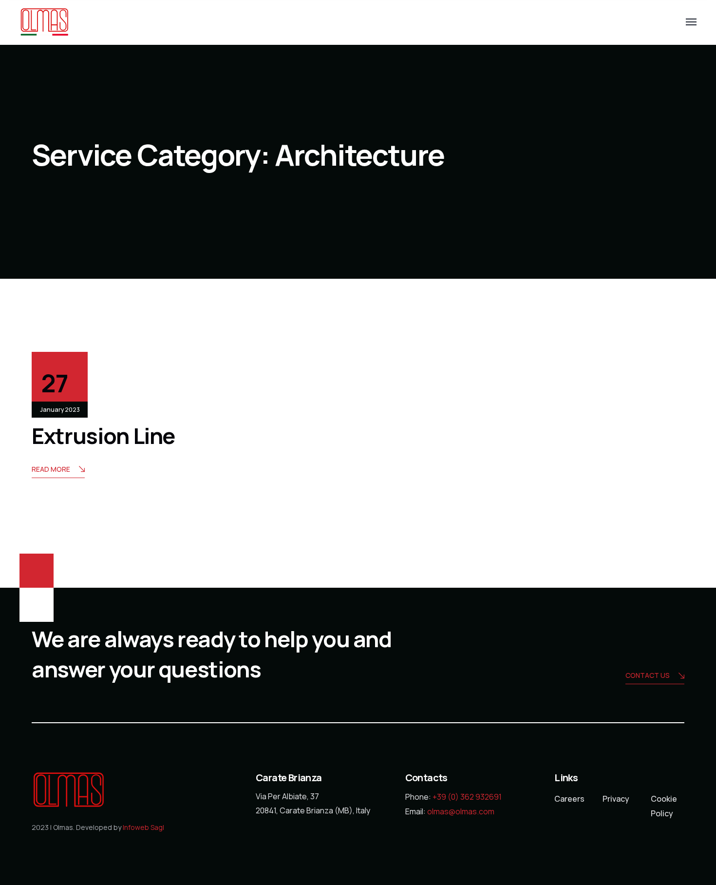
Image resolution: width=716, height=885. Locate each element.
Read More (51, 469)
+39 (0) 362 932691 (467, 796)
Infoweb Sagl (143, 827)
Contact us (647, 675)
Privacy (616, 798)
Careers (569, 798)
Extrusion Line (103, 436)
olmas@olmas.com (460, 811)
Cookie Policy (664, 806)
